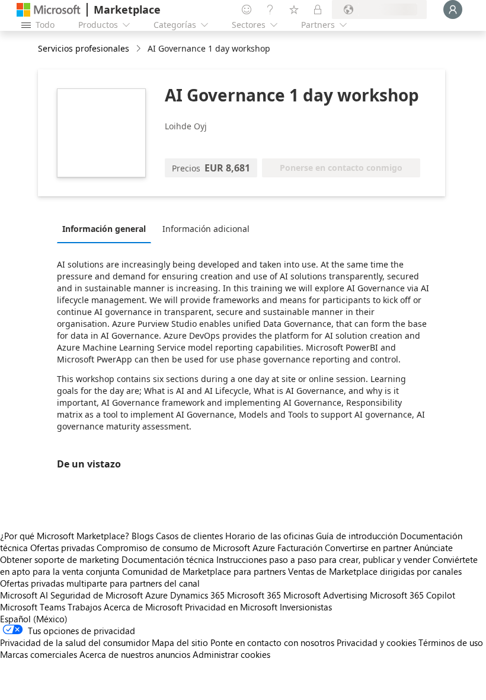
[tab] (107, 228)
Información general (104, 228)
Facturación (299, 547)
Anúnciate (433, 547)
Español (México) (34, 619)
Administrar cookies (231, 654)
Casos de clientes (189, 536)
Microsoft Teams (32, 607)
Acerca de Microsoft (143, 607)
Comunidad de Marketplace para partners (204, 571)
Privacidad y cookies (376, 642)
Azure (156, 595)
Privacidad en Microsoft (231, 607)
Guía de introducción (357, 536)
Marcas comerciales (38, 654)
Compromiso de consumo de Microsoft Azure (187, 547)
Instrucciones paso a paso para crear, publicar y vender (323, 559)
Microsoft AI (24, 595)
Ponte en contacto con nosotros (272, 642)
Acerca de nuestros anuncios (134, 654)
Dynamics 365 (197, 595)
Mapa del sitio (180, 642)
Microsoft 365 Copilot (412, 595)
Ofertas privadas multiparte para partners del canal (100, 583)
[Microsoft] (49, 10)
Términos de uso (450, 642)
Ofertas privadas (62, 547)
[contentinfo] (139, 48)
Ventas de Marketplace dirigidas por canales (375, 571)
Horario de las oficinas (269, 536)
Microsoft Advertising (325, 595)
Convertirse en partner (368, 547)
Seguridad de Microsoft (96, 595)
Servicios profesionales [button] (83, 48)
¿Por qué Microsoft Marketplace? (64, 536)
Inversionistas (306, 607)
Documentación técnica (168, 559)
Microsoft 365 (254, 595)
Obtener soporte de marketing (59, 559)
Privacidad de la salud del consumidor (74, 642)
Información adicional (206, 228)
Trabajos (84, 607)
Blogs (143, 536)
